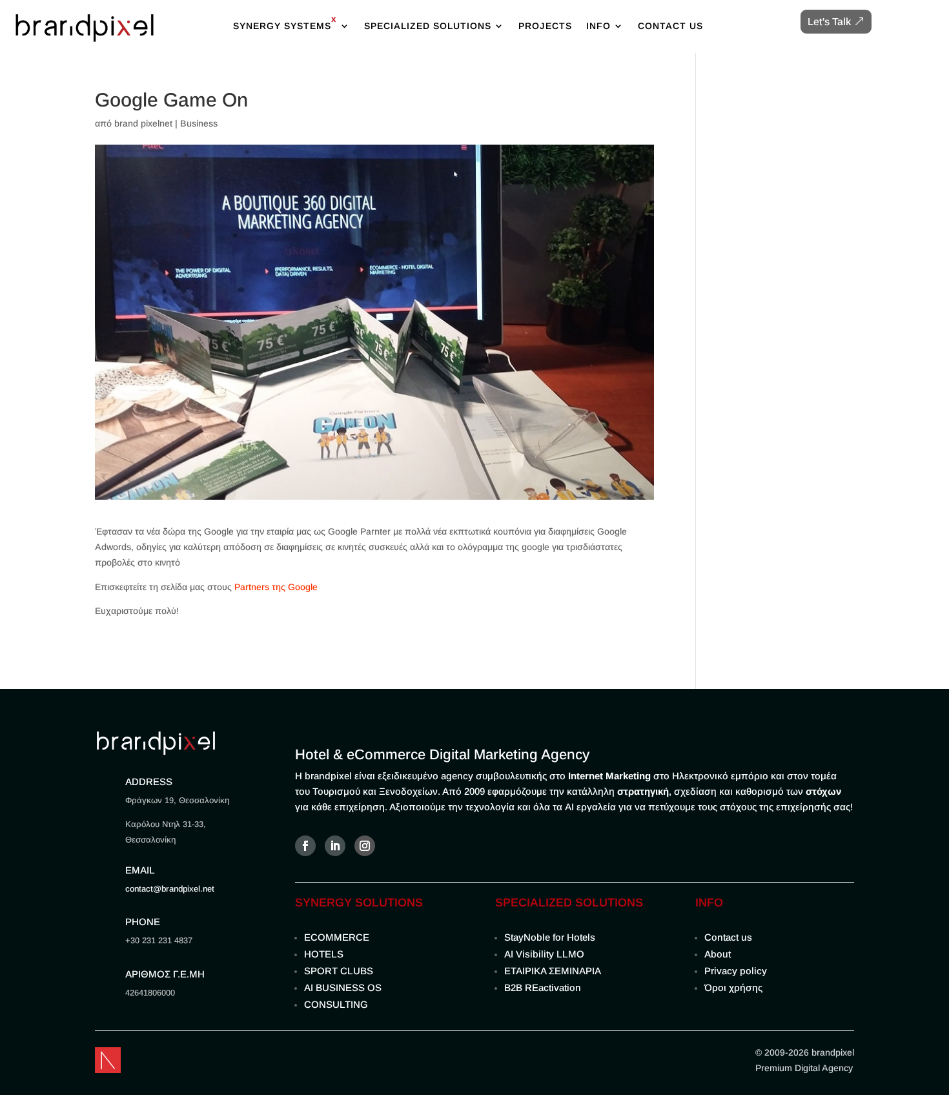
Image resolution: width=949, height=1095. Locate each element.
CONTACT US (670, 26)
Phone (142, 921)
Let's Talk (829, 21)
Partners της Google (276, 587)
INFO (598, 26)
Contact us (728, 937)
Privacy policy (735, 970)
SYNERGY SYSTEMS (285, 22)
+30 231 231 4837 (158, 940)
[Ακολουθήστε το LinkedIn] (335, 845)
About (717, 953)
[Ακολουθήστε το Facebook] (305, 845)
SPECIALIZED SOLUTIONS (427, 26)
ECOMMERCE (336, 937)
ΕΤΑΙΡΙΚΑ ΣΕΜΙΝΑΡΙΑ (552, 970)
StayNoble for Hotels (549, 937)
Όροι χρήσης (733, 987)
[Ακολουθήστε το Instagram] (364, 845)
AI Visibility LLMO (544, 953)
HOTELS (323, 953)
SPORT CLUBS (338, 970)
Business (199, 123)
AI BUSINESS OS (343, 987)
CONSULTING (336, 1004)
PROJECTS (545, 26)
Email (140, 870)
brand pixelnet (143, 123)
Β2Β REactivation (542, 987)
